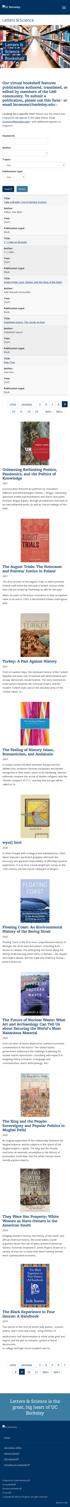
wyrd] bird (11, 842)
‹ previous (27, 404)
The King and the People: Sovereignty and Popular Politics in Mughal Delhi (33, 1125)
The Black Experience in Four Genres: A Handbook (28, 1313)
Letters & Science (18, 20)
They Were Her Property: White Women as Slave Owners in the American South (30, 1221)
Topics (6, 159)
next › (49, 412)
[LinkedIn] (11, 1432)
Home (7, 1437)
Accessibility (9, 1484)
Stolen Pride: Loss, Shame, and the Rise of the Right (33, 282)
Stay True (9, 362)
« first (13, 404)
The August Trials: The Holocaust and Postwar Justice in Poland (32, 568)
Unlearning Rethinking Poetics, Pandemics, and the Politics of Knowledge (29, 474)
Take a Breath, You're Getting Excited (25, 202)
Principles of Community (17, 1464)
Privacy (6, 1492)
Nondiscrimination (11, 1488)
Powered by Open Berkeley (16, 1480)
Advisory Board (11, 1453)
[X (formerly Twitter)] (5, 1432)
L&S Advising (11, 1459)
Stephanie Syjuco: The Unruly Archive (24, 322)
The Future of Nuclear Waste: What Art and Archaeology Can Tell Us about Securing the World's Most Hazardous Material (33, 1026)
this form (53, 100)
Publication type (12, 171)
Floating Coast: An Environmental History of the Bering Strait (32, 929)
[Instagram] (18, 1432)
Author (6, 147)
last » (60, 412)
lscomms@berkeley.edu (35, 104)
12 (30, 412)
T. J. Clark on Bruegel (15, 242)
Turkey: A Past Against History (29, 661)
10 (14, 412)
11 (22, 412)
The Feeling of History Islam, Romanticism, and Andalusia (28, 751)
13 (37, 412)
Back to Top (62, 1502)
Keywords (8, 135)
